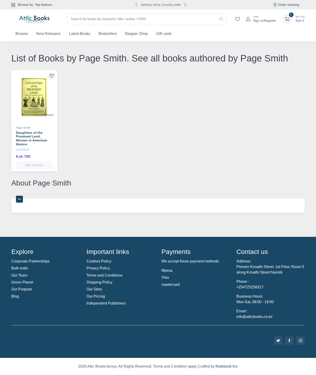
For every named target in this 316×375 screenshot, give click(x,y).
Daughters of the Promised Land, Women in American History (31, 138)
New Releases (48, 34)
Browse (21, 34)
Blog (15, 296)
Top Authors (43, 4)
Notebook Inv (226, 366)
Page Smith (23, 127)
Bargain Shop (136, 34)
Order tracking (288, 4)
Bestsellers (108, 34)
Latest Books (79, 34)
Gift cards (164, 34)
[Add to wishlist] (51, 75)
